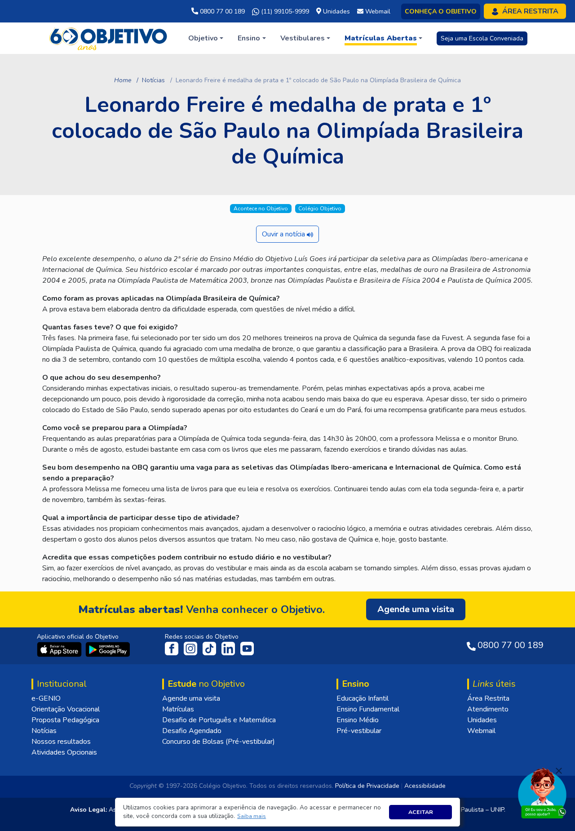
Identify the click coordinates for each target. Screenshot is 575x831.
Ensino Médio (357, 720)
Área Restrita (488, 698)
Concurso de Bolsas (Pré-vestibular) (218, 742)
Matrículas (178, 709)
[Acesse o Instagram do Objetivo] (191, 648)
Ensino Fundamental (367, 709)
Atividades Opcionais (64, 752)
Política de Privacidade (367, 786)
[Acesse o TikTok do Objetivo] (210, 648)
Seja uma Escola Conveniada (482, 38)
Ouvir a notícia (284, 234)
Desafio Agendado (191, 731)
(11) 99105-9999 (284, 11)
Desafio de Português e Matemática (219, 720)
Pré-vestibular (358, 731)
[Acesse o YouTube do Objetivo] (247, 648)
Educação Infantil (362, 698)
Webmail (481, 731)
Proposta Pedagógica (65, 720)
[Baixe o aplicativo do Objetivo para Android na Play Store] (107, 649)
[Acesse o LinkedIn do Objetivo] (229, 648)
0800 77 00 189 (221, 11)
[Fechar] (558, 770)
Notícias (153, 80)
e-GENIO (46, 698)
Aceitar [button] (420, 812)
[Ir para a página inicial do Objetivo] (109, 38)
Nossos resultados (61, 742)
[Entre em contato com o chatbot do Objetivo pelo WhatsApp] (542, 792)
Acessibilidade (425, 786)
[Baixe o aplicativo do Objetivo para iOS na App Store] (60, 649)
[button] (252, 816)
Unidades (482, 720)
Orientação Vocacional (65, 709)
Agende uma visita (191, 698)
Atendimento (488, 709)
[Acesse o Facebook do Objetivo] (173, 648)
